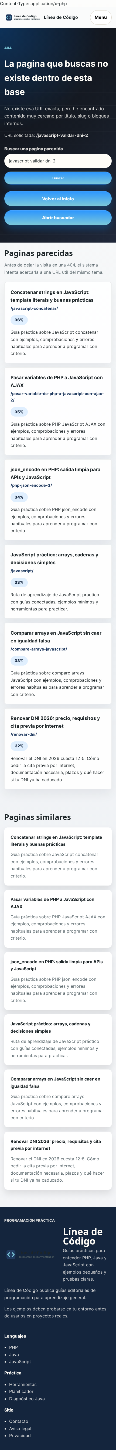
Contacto (18, 1421)
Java (14, 1354)
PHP (13, 1347)
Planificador (21, 1391)
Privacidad (20, 1435)
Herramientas (22, 1384)
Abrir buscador (58, 217)
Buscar (58, 178)
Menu (101, 17)
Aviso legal (20, 1428)
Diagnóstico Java (27, 1398)
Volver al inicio (58, 198)
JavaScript (20, 1361)
